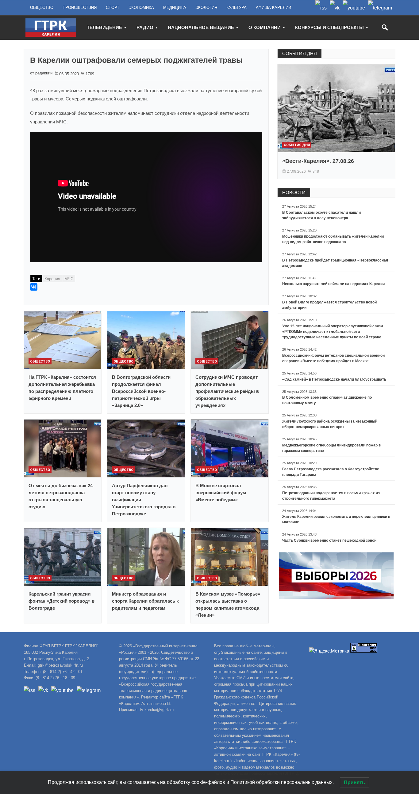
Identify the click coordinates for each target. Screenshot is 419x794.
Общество (40, 361)
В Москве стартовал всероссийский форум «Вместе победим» (220, 492)
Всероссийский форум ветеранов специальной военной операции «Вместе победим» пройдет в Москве (333, 358)
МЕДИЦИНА (174, 7)
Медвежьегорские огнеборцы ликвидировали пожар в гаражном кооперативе (331, 448)
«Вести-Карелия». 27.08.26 (318, 161)
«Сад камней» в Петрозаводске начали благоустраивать (334, 379)
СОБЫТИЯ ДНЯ (299, 53)
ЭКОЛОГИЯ (206, 7)
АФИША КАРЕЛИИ (273, 7)
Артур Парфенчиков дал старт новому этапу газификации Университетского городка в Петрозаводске (143, 499)
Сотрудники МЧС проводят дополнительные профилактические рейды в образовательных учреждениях (227, 391)
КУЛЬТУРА (236, 7)
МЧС (68, 279)
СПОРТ (112, 7)
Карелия (52, 279)
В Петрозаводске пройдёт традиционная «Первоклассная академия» (335, 263)
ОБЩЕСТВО (41, 7)
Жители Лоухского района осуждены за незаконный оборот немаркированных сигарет (329, 424)
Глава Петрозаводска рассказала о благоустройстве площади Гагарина (330, 472)
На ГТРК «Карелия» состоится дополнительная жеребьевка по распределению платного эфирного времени (62, 387)
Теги (36, 279)
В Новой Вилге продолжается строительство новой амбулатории (329, 305)
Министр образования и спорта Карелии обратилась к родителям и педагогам (145, 601)
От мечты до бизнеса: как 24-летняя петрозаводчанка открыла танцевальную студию (61, 496)
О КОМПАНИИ (264, 27)
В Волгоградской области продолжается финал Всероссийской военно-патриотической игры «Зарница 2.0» (141, 391)
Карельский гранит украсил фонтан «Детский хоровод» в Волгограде (61, 601)
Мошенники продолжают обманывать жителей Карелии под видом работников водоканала (333, 239)
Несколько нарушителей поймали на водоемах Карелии (333, 284)
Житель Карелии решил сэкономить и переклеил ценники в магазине (336, 519)
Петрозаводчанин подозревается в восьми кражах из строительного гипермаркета (331, 496)
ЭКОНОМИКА (141, 7)
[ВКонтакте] (33, 287)
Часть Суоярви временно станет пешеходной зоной (329, 540)
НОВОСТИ (294, 192)
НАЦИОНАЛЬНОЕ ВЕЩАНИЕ (201, 27)
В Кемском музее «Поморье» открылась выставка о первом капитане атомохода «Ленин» (227, 604)
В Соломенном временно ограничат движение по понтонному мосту (327, 400)
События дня (297, 145)
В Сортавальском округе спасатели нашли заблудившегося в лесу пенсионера (321, 215)
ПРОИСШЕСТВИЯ (80, 7)
